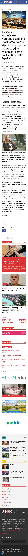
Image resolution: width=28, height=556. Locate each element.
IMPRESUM (4, 533)
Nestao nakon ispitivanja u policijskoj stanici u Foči (13, 289)
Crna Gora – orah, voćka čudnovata (11, 350)
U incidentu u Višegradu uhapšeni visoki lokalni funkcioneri (12, 310)
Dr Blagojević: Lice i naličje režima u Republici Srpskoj (17, 472)
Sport (3, 497)
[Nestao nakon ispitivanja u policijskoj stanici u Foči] (14, 280)
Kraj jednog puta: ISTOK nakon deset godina (13, 365)
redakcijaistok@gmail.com (13, 530)
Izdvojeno (4, 489)
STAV (3, 461)
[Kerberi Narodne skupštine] (5, 479)
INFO (3, 438)
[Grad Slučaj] (5, 466)
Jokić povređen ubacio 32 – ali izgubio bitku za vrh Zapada (7, 321)
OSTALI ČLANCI (6, 242)
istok (3, 62)
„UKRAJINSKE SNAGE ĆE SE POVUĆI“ (22, 320)
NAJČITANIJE (6, 342)
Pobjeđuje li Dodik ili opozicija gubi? (11, 355)
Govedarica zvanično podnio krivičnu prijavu (13, 370)
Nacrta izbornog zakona (8, 95)
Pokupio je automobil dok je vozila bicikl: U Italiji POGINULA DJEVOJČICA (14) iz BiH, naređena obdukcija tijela (18, 450)
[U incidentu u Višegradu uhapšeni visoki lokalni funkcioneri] (14, 300)
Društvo (5, 283)
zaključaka (12, 90)
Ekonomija (6, 254)
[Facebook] (4, 230)
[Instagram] (4, 516)
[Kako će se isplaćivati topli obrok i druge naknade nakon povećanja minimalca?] (14, 251)
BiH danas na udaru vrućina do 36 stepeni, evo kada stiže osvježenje (18, 455)
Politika (3, 223)
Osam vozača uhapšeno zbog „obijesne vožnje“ (18, 441)
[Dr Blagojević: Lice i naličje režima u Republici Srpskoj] (5, 473)
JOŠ (25, 242)
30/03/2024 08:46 (10, 62)
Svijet (3, 500)
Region (3, 505)
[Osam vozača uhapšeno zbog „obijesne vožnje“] (5, 443)
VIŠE (25, 342)
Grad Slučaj (13, 465)
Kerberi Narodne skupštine (17, 477)
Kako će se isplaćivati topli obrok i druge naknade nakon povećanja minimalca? (14, 262)
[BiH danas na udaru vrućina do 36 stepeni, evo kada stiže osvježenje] (5, 455)
